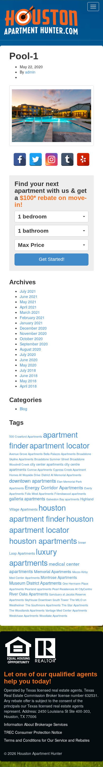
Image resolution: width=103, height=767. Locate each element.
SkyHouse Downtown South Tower (47, 600)
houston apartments (43, 540)
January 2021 (31, 322)
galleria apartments (27, 499)
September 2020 (34, 343)
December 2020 (33, 328)
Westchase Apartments (23, 616)
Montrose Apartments (59, 577)
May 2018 (28, 380)
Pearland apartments (38, 589)
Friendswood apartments (70, 494)
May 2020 (28, 365)
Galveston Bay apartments (62, 499)
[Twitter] (35, 159)
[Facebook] (19, 159)
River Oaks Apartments (28, 594)
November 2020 (33, 333)
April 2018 (28, 386)
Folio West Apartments (39, 494)
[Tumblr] (67, 159)
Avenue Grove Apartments (26, 454)
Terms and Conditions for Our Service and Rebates (47, 740)
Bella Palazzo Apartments (60, 454)
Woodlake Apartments (53, 616)
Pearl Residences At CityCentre (72, 589)
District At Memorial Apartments (61, 475)
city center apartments (46, 464)
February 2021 (32, 317)
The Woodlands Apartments (26, 610)
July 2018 (28, 370)
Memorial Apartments (52, 571)
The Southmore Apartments (42, 605)
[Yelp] (83, 159)
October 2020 (31, 338)
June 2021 (29, 296)
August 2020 (30, 349)
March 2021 (30, 312)
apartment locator (60, 445)
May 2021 (28, 301)
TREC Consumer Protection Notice (33, 732)
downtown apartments (32, 480)
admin (30, 72)
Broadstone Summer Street (51, 459)
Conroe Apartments (39, 470)
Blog (23, 408)
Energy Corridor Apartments (54, 487)
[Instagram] (51, 159)
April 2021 (28, 307)
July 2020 (28, 354)
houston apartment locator (51, 524)
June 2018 (29, 375)
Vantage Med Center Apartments (66, 610)
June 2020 (29, 359)
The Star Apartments (75, 605)
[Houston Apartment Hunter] (41, 20)
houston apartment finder (37, 513)
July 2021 (28, 291)
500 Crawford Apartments (25, 436)
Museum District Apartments (35, 583)
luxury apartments (33, 557)
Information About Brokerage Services (36, 724)
